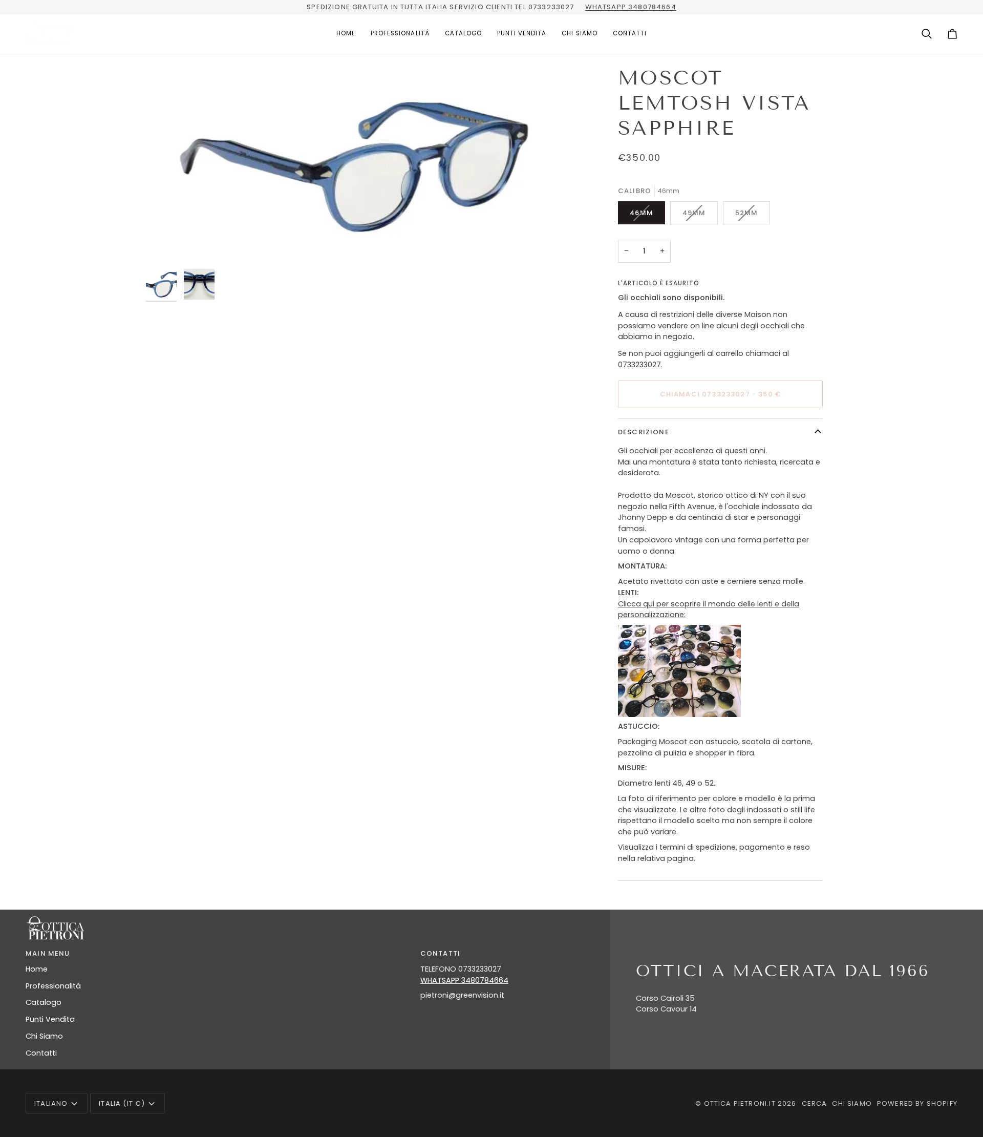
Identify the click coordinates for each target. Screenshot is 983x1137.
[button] (400, 34)
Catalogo (43, 1002)
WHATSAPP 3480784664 (630, 7)
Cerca (814, 1103)
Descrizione (643, 432)
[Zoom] (362, 165)
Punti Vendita (50, 1019)
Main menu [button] (48, 953)
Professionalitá (53, 986)
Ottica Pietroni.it (740, 1103)
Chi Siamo (44, 1036)
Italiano (51, 1103)
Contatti (41, 1053)
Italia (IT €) (122, 1103)
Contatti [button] (440, 953)
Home (37, 969)
